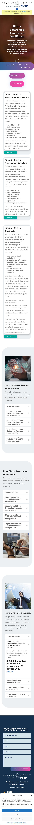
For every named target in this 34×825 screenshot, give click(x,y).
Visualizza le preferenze (17, 819)
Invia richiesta (20, 769)
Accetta (17, 810)
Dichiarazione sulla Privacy (20, 822)
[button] (31, 795)
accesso (24, 11)
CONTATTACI (17, 75)
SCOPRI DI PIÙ (10, 152)
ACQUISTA (9, 672)
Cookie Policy (10, 822)
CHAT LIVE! (17, 84)
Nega (17, 814)
